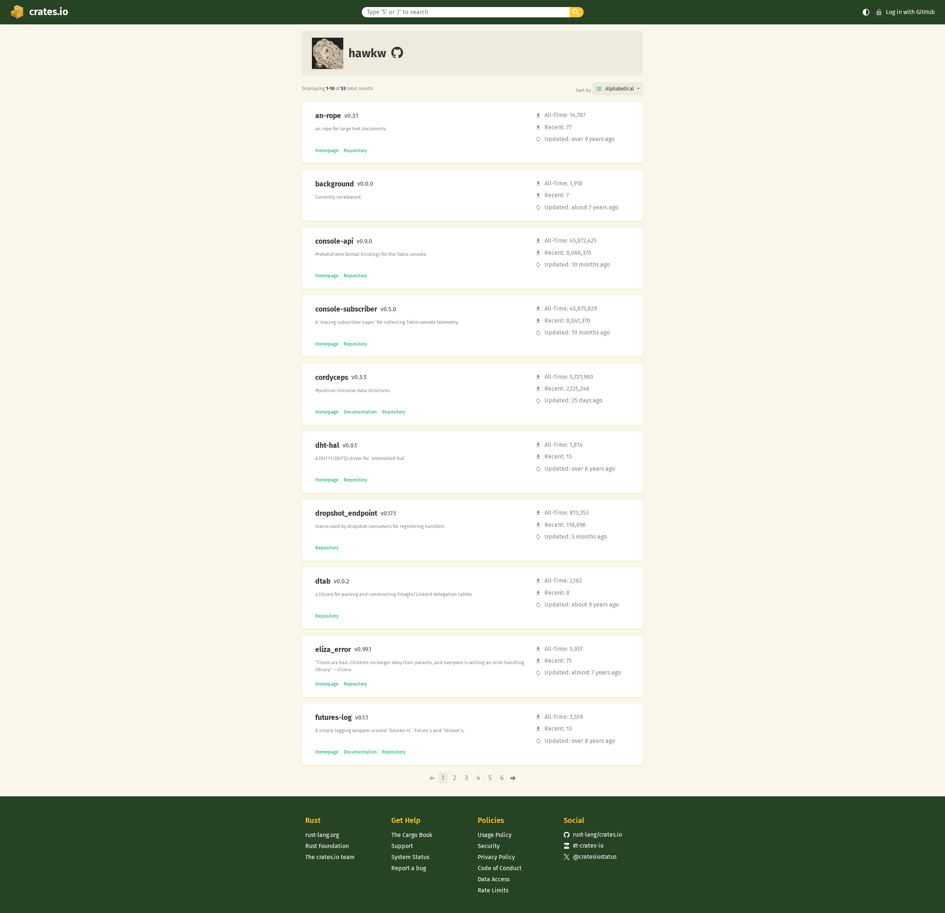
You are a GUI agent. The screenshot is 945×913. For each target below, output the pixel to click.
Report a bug (408, 868)
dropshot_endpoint (346, 513)
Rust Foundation (327, 845)
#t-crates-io (584, 845)
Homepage (327, 150)
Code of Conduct (500, 868)
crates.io (48, 12)
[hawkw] (397, 53)
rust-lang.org (322, 834)
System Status (410, 857)
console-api (334, 241)
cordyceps (331, 378)
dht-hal (327, 446)
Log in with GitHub (910, 12)
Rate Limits (493, 890)
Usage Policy (495, 834)
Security (489, 845)
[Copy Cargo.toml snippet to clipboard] (365, 116)
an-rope (328, 116)
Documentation (360, 412)
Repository (355, 150)
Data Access (493, 879)
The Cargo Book (411, 834)
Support (402, 845)
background (334, 184)
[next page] (513, 778)
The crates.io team (330, 857)
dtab (322, 581)
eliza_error (333, 650)
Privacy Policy (496, 857)
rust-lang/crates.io (593, 834)
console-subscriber (346, 309)
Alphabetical (619, 89)
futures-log (333, 718)
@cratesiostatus (590, 856)
